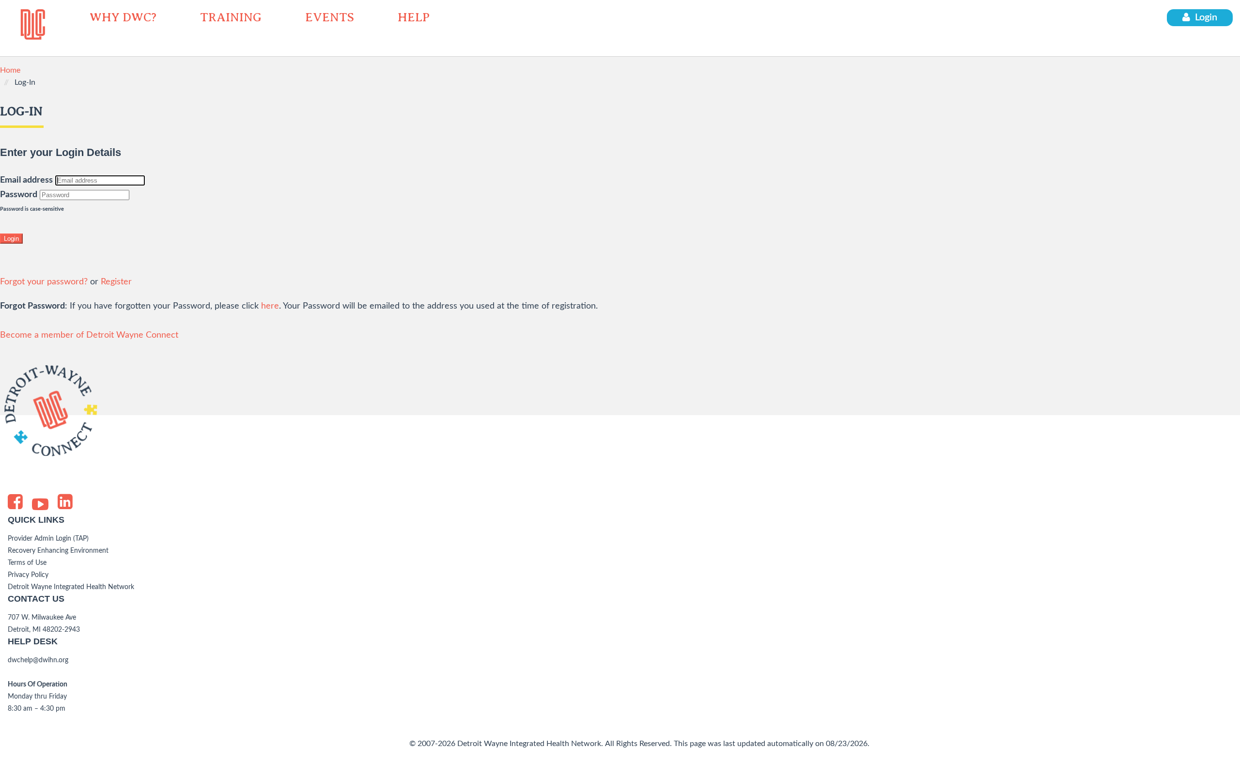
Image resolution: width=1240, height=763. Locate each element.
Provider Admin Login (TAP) (48, 538)
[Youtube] (40, 506)
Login (1206, 17)
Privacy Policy (28, 575)
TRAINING (231, 17)
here (270, 306)
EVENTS (329, 17)
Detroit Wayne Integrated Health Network (71, 587)
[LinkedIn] (65, 501)
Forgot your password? (44, 282)
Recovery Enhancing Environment (58, 550)
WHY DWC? (123, 17)
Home (10, 70)
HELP (414, 17)
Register (116, 282)
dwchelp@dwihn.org (38, 660)
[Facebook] (15, 501)
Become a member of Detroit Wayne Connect (89, 335)
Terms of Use (27, 563)
